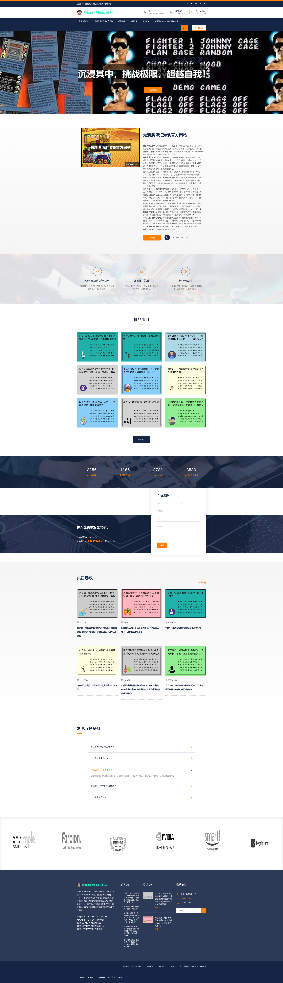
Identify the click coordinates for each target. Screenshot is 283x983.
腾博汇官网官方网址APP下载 (89, 929)
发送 (162, 545)
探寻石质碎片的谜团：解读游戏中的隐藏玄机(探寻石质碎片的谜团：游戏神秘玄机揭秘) (131, 931)
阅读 (156, 908)
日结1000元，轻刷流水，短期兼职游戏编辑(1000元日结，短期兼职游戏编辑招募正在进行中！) (132, 897)
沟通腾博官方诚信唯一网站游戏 (166, 21)
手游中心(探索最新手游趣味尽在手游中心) (183, 628)
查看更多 (141, 440)
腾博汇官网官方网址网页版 (89, 923)
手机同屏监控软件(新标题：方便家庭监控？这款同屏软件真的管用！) (131, 943)
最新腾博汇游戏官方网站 (104, 21)
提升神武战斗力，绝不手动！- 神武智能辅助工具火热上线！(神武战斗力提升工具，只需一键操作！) (132, 917)
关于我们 (152, 238)
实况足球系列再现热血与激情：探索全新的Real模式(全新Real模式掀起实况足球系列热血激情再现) (140, 689)
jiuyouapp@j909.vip (188, 898)
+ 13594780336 (180, 237)
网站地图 (81, 919)
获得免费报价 (199, 28)
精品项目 (121, 21)
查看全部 (202, 582)
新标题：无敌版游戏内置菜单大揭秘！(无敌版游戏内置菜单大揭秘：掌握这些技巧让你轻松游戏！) (97, 632)
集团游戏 (133, 21)
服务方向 (146, 21)
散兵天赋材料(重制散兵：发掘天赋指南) (131, 908)
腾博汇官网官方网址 (114, 977)
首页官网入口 (84, 21)
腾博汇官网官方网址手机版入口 (91, 926)
